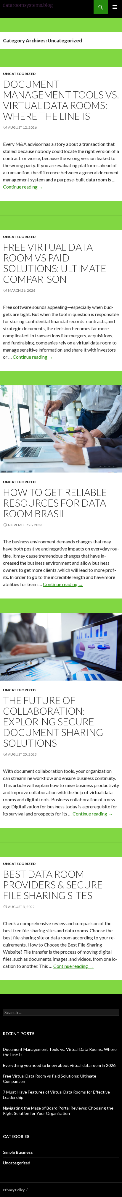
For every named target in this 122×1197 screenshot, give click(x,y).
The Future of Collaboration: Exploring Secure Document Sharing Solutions (53, 721)
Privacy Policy (14, 1190)
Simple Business (18, 1152)
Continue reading (23, 186)
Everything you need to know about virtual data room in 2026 (59, 1065)
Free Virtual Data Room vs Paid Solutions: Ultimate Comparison (54, 263)
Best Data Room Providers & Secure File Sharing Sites (53, 884)
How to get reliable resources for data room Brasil (55, 502)
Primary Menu (115, 7)
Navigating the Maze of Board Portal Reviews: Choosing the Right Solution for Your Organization (58, 1110)
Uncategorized (19, 73)
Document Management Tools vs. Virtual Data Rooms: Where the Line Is (61, 100)
